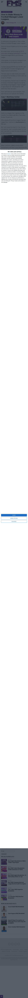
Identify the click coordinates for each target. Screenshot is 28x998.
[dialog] (14, 499)
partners (9, 153)
